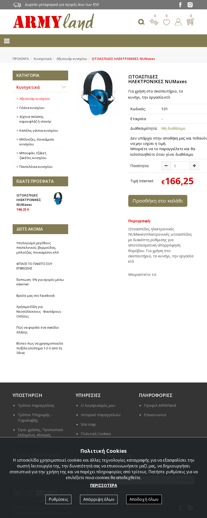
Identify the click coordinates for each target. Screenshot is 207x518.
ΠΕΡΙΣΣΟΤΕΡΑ (103, 485)
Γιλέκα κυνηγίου (31, 107)
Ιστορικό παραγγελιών (101, 414)
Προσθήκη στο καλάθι (158, 200)
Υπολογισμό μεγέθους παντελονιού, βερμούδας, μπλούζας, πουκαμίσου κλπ (37, 248)
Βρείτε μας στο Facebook (35, 295)
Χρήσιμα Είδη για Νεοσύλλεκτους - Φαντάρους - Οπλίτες (39, 311)
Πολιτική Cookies (96, 433)
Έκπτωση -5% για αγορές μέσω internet (40, 282)
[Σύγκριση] (154, 21)
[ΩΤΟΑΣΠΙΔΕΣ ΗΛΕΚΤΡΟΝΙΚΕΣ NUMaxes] (98, 93)
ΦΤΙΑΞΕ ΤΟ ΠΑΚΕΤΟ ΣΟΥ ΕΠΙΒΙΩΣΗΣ (34, 266)
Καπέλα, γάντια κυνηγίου (38, 130)
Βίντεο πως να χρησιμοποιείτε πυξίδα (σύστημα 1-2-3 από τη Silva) (39, 348)
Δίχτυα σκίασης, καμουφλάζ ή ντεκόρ (35, 119)
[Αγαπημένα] (166, 21)
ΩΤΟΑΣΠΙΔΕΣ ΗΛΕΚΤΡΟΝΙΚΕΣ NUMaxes (28, 202)
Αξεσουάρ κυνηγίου (72, 58)
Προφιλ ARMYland (160, 405)
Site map (88, 424)
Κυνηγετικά (42, 58)
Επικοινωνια (155, 414)
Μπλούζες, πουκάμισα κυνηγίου (36, 141)
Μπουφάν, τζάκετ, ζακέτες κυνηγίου (33, 155)
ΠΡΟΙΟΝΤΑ (21, 58)
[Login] (178, 21)
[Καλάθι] (190, 21)
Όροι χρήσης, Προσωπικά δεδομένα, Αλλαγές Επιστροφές (40, 435)
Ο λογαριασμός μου (98, 405)
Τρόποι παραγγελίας (36, 405)
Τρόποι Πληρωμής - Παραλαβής (35, 417)
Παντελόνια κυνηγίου (36, 166)
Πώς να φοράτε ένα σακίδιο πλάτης (37, 329)
